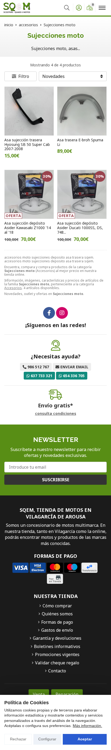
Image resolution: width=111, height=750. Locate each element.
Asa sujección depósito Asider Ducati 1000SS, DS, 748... (80, 228)
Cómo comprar (57, 606)
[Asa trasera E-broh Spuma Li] (81, 111)
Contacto (57, 671)
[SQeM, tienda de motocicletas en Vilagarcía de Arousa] (16, 7)
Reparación (67, 694)
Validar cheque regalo (57, 663)
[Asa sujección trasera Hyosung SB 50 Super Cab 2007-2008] (29, 111)
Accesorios (13, 288)
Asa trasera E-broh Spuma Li (80, 142)
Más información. (87, 726)
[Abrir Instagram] (62, 313)
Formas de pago (57, 622)
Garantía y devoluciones (57, 638)
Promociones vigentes (57, 654)
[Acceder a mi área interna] (78, 7)
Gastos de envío (57, 630)
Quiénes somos (57, 614)
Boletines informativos (57, 646)
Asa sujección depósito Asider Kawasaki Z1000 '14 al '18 (27, 228)
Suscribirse (55, 480)
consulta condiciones (55, 413)
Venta (39, 694)
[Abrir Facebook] (49, 313)
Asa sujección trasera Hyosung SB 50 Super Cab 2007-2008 (27, 144)
